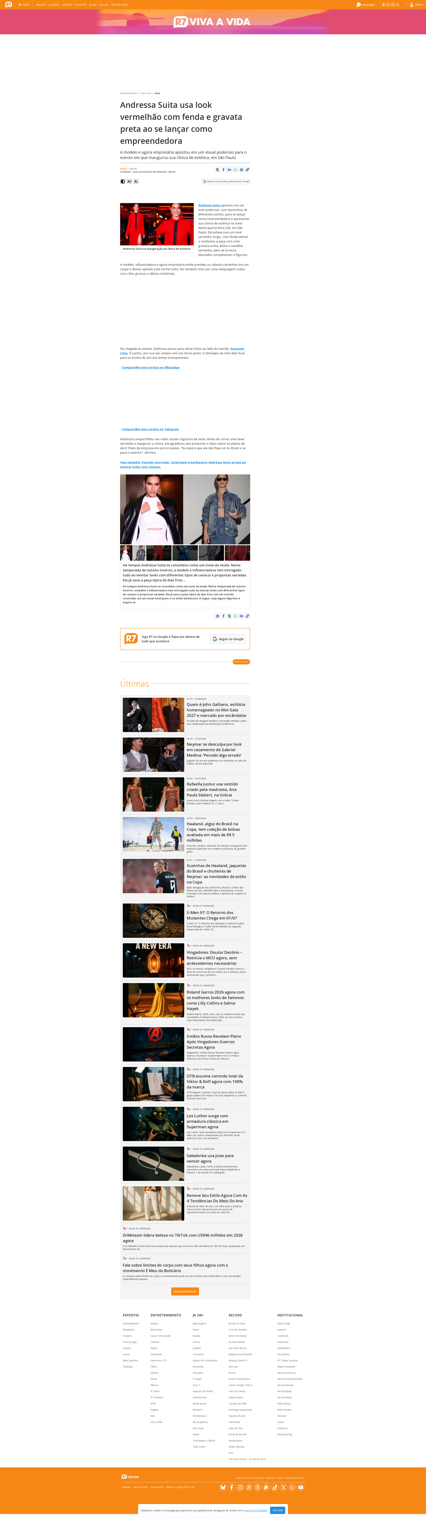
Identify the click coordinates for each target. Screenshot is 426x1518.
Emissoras (283, 1342)
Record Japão (284, 1391)
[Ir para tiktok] (275, 1487)
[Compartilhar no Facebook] (223, 169)
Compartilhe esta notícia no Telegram (150, 429)
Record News (119, 4)
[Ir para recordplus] (266, 1487)
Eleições (54, 4)
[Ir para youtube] (301, 1487)
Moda (157, 93)
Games (154, 1372)
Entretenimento (166, 1315)
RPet (153, 1403)
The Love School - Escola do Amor (247, 1459)
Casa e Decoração (161, 1335)
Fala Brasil (234, 1422)
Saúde (196, 1434)
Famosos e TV (158, 1360)
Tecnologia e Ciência (204, 1440)
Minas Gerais (200, 1403)
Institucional (290, 1315)
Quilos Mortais (236, 1446)
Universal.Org (284, 1434)
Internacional (200, 1397)
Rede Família (284, 1409)
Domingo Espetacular (240, 1409)
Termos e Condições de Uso (180, 1487)
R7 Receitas (157, 1397)
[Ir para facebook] (384, 5)
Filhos (154, 1366)
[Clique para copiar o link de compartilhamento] (247, 169)
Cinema (155, 1342)
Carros (196, 1342)
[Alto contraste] (122, 181)
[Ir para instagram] (393, 5)
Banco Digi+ (284, 1323)
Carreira (281, 1329)
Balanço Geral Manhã (240, 1354)
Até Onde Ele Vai (237, 1348)
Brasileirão (128, 1329)
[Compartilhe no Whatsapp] (235, 169)
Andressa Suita (209, 205)
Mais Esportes (130, 1360)
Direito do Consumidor (205, 1360)
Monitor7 (198, 1409)
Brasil (196, 1329)
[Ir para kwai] (249, 1487)
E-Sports (127, 1335)
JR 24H (93, 4)
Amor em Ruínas (238, 1335)
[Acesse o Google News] (241, 170)
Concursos (198, 1354)
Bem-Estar (156, 1329)
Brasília (41, 4)
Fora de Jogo (130, 1342)
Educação (198, 1372)
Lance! (126, 1354)
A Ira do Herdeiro (238, 1329)
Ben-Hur (233, 1366)
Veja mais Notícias (185, 1291)
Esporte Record (237, 1415)
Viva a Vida (146, 93)
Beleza (154, 1323)
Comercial (282, 1335)
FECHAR (278, 1510)
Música (154, 1385)
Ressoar (281, 1415)
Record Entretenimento (290, 1378)
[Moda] (213, 21)
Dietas (154, 1348)
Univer (280, 1422)
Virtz (153, 1415)
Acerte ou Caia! (237, 1323)
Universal (282, 1428)
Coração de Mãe (238, 1403)
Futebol (127, 1348)
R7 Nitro (155, 1391)
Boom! (232, 1372)
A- (136, 181)
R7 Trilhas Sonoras (287, 1360)
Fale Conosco (140, 1487)
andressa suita (241, 661)
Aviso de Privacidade (256, 1510)
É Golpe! (197, 1378)
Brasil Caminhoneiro (239, 1378)
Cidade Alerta (236, 1397)
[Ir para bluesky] (223, 1487)
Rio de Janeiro (200, 1422)
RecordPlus (283, 1354)
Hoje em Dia (235, 1428)
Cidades (197, 1348)
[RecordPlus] (366, 4)
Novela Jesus (236, 1440)
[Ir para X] (388, 5)
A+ (129, 181)
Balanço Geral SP (238, 1360)
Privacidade (157, 1487)
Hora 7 (196, 1385)
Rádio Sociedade (286, 1366)
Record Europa (285, 1385)
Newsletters (283, 1348)
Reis (231, 1452)
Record (104, 4)
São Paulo (198, 1428)
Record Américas (286, 1372)
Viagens (155, 1409)
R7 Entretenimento (128, 93)
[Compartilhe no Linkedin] (229, 169)
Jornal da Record (237, 1434)
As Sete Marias (237, 1342)
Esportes (81, 4)
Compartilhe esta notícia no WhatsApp (151, 367)
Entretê (67, 4)
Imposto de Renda (203, 1391)
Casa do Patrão (237, 1391)
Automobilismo (131, 1323)
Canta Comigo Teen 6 (240, 1385)
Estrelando (156, 1354)
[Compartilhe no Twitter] (217, 169)
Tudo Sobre (199, 1446)
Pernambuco (200, 1415)
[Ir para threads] (257, 1487)
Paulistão (128, 1366)
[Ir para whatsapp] (292, 1487)
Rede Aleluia (284, 1403)
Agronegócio (200, 1323)
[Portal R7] (8, 4)
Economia (198, 1366)
